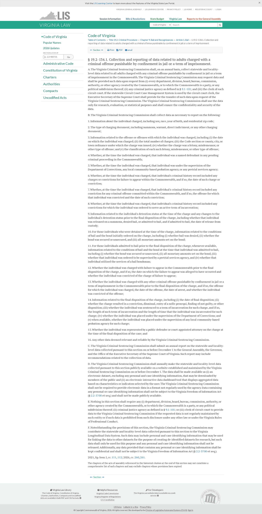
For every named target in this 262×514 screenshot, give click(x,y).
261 (142, 457)
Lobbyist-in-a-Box (130, 507)
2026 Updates (51, 48)
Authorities (51, 84)
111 (114, 457)
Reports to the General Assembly (204, 19)
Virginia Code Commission (107, 493)
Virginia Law (175, 19)
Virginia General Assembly (129, 9)
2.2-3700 (96, 395)
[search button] (219, 25)
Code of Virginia (55, 37)
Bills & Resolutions (135, 19)
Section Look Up (50, 53)
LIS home (188, 9)
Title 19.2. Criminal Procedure (123, 40)
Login (218, 9)
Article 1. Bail (182, 40)
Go (68, 57)
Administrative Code (58, 63)
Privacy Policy (174, 9)
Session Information (110, 19)
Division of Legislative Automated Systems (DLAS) (166, 510)
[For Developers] (158, 495)
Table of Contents (97, 40)
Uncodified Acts (55, 98)
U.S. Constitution (107, 500)
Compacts (50, 91)
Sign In (190, 510)
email (129, 50)
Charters (49, 77)
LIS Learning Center (103, 3)
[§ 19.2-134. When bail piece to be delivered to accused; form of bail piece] (91, 50)
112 (120, 457)
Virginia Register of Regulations (107, 497)
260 (136, 457)
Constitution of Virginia (60, 70)
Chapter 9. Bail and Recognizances (156, 40)
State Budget (157, 19)
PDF (120, 50)
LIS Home (118, 507)
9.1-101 (186, 89)
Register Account (203, 9)
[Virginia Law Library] (80, 498)
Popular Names (52, 42)
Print (111, 50)
